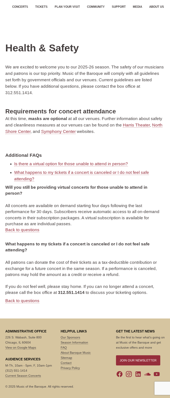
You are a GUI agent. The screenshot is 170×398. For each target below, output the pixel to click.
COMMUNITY (96, 6)
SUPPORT (119, 6)
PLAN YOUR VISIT (67, 6)
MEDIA (137, 6)
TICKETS (41, 6)
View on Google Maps (20, 347)
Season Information (74, 342)
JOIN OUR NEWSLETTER (138, 360)
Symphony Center (58, 131)
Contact (66, 363)
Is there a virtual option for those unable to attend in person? (71, 163)
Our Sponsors (70, 337)
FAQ (64, 347)
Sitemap (66, 357)
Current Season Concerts (23, 375)
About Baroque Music (76, 352)
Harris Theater (136, 125)
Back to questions (22, 229)
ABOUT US (156, 6)
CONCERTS (20, 6)
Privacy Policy (70, 368)
